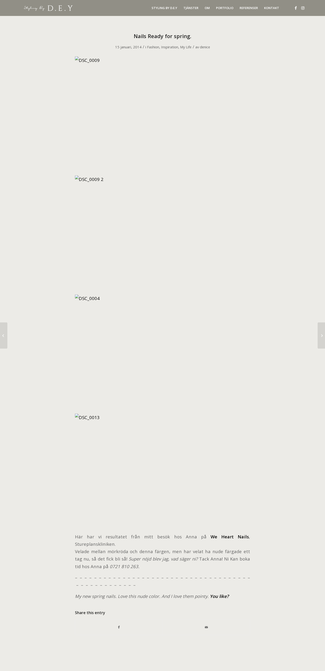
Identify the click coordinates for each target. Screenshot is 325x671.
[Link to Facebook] (295, 7)
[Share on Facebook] (118, 627)
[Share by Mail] (206, 627)
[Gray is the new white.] (3, 335)
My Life (186, 47)
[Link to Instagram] (302, 7)
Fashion (153, 47)
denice (205, 47)
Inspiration (169, 47)
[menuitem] (164, 8)
